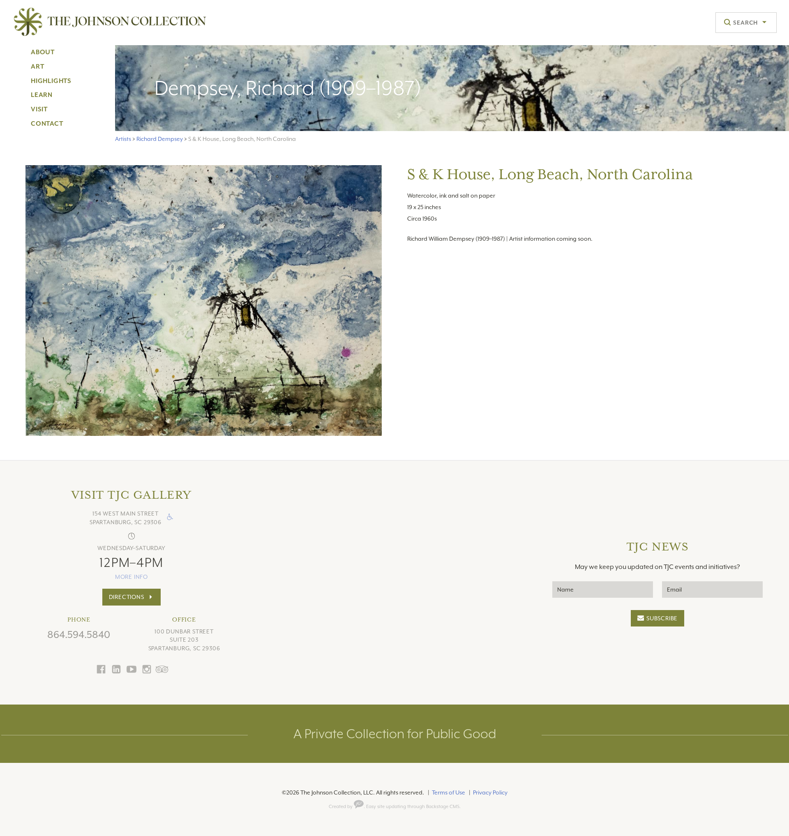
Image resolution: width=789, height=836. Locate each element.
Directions (126, 597)
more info (131, 576)
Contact (47, 123)
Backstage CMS (442, 806)
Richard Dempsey (159, 139)
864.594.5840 (78, 634)
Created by (341, 806)
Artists (123, 139)
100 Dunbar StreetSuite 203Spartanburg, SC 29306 (184, 640)
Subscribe (662, 618)
